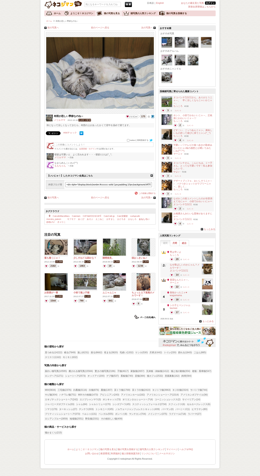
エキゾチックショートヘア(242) (61, 399)
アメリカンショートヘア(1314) (163, 394)
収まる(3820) (111, 352)
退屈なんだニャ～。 (180, 279)
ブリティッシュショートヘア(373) (62, 414)
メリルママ (59, 120)
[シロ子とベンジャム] (207, 314)
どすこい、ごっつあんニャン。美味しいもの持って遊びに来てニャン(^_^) (192, 131)
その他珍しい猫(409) (111, 418)
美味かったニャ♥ (178, 292)
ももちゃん (60, 165)
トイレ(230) (170, 352)
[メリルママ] (49, 120)
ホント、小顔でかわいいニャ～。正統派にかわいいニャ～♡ (192, 117)
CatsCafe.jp (109, 216)
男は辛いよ (175, 252)
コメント (178, 110)
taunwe (173, 308)
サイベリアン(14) (191, 399)
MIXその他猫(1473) (88, 394)
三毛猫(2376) (64, 390)
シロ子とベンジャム (180, 305)
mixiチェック (70, 132)
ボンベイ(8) (121, 414)
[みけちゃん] (167, 106)
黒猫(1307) (106, 390)
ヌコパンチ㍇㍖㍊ (182, 204)
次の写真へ (147, 27)
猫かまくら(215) (53, 432)
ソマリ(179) (51, 409)
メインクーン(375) (157, 414)
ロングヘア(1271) (54, 376)
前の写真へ (53, 27)
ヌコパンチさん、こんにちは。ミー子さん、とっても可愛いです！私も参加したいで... (192, 166)
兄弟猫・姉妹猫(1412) (157, 371)
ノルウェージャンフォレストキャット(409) (137, 409)
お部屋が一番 (51, 292)
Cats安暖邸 (122, 216)
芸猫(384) (140, 376)
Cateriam (76, 216)
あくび (81, 219)
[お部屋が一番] (56, 289)
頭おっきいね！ (140, 258)
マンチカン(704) (137, 414)
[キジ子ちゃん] (167, 124)
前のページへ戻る (100, 27)
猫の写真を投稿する (176, 13)
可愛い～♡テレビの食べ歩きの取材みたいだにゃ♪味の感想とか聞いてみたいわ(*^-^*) (192, 148)
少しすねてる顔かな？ (84, 258)
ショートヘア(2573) (75, 376)
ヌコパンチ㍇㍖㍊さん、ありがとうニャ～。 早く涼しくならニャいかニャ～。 (192, 100)
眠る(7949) (70, 352)
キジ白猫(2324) (180, 390)
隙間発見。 (108, 258)
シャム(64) (81, 404)
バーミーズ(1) (182, 409)
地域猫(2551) (76, 418)
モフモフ (71, 219)
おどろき (121, 219)
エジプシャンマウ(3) (90, 399)
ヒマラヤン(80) (199, 409)
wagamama (176, 295)
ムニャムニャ (109, 292)
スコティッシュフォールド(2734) (149, 404)
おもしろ (132, 219)
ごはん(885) (200, 352)
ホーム (57, 13)
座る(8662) (96, 352)
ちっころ (178, 106)
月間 (174, 243)
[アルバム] (152, 116)
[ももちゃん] (50, 167)
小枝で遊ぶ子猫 (81, 292)
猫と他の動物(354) (180, 371)
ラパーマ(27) (194, 414)
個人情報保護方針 (131, 453)
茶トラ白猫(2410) (141, 390)
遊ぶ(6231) (83, 352)
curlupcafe (135, 216)
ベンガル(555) (106, 414)
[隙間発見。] (114, 255)
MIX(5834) (50, 390)
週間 (165, 243)
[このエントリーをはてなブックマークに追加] (81, 134)
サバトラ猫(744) (198, 390)
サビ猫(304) (51, 394)
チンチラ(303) (86, 409)
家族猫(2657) (137, 371)
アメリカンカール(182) (133, 394)
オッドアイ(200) (96, 376)
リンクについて (149, 453)
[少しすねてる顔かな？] (85, 254)
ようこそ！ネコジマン (81, 13)
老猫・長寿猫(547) (201, 371)
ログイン (92, 149)
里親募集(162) (172, 376)
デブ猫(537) (112, 376)
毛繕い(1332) (126, 352)
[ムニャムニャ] (114, 289)
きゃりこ (61, 222)
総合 (184, 243)
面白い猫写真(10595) (56, 371)
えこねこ (100, 219)
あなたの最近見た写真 (192, 3)
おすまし (110, 219)
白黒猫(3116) (80, 390)
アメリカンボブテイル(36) (194, 394)
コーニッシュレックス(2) (167, 399)
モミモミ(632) (70, 357)
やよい (176, 171)
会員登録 (83, 149)
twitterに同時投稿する (139, 140)
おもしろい (144, 219)
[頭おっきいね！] (143, 255)
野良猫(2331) (92, 418)
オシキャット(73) (112, 399)
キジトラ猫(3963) (161, 390)
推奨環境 (104, 453)
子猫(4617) (123, 371)
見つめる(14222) (53, 352)
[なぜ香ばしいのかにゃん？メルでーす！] (207, 273)
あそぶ (90, 219)
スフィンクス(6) (176, 404)
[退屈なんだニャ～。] (207, 288)
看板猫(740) (127, 376)
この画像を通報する (147, 193)
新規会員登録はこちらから (202, 6)
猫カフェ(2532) (155, 376)
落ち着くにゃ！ (52, 258)
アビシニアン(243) (109, 394)
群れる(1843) (185, 352)
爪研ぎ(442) (156, 352)
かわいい (50, 222)
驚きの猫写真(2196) (105, 371)
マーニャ (178, 153)
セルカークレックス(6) (198, 404)
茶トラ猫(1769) (122, 390)
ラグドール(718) (177, 414)
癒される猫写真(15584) (81, 371)
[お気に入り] (148, 116)
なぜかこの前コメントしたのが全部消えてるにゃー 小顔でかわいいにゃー (192, 200)
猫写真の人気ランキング (143, 13)
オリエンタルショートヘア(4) (138, 399)
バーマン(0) (168, 409)
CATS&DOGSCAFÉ (92, 216)
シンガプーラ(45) (121, 404)
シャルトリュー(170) (100, 404)
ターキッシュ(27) (68, 409)
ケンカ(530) (141, 352)
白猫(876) (94, 390)
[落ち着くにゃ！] (56, 254)
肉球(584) (186, 376)
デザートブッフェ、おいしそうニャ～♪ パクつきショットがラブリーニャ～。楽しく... (192, 183)
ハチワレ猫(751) (67, 394)
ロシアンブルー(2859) (56, 418)
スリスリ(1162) (53, 357)
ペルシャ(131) (89, 414)
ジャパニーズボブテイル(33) (59, 404)
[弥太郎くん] (167, 139)
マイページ (172, 449)
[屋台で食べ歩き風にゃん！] (167, 153)
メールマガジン (167, 453)
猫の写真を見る (112, 13)
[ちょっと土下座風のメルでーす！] (143, 289)
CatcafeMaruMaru (61, 216)
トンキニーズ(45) (104, 409)
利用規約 (115, 453)
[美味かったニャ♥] (207, 301)
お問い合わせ (92, 453)
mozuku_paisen (53, 219)
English (160, 3)
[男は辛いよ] (207, 260)
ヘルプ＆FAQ (186, 449)
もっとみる (209, 229)
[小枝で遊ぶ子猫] (85, 288)
